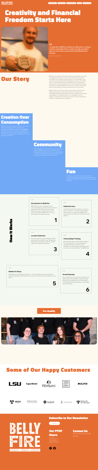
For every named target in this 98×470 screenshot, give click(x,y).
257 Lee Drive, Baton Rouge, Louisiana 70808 (82, 433)
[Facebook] (54, 448)
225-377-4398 (75, 436)
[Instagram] (50, 448)
